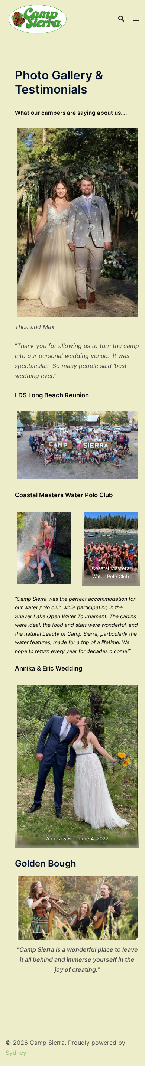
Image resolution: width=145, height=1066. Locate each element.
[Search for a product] (121, 19)
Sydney (16, 1052)
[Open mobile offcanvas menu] (136, 19)
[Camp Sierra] (38, 18)
